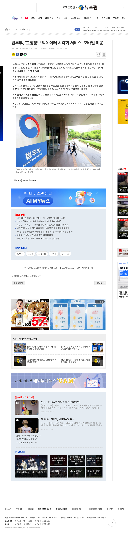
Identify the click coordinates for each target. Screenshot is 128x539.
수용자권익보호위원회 (94, 509)
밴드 (25, 54)
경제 (58, 17)
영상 (22, 17)
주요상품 (19, 509)
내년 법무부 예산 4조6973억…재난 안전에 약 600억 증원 (41, 217)
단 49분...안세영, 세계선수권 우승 (57, 419)
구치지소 (65, 253)
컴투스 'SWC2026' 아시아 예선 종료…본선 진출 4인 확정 (104, 29)
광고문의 (121, 509)
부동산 (116, 17)
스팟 (122, 168)
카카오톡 (13, 54)
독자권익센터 (77, 509)
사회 (65, 17)
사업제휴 (30, 509)
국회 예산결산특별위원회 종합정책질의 (58, 460)
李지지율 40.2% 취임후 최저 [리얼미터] (60, 401)
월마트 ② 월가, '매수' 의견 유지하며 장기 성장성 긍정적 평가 (42, 347)
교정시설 (42, 253)
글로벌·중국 (75, 17)
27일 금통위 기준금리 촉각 (27, 442)
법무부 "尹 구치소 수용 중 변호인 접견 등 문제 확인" (39, 221)
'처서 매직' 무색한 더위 (76, 472)
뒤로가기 (19, 283)
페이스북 (17, 54)
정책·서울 (49, 17)
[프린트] (104, 54)
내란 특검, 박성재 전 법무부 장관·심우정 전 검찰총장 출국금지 (43, 228)
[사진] (26, 407)
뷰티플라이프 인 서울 (58, 472)
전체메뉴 (7, 18)
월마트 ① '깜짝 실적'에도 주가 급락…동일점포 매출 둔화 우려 (75, 347)
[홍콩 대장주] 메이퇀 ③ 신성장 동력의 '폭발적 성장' (41, 360)
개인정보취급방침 (44, 509)
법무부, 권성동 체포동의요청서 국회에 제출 (35, 235)
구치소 (53, 253)
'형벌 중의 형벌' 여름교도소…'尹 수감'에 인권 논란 (38, 238)
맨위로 (99, 283)
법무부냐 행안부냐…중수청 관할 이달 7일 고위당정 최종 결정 (42, 224)
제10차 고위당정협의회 (94, 472)
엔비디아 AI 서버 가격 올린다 (28, 435)
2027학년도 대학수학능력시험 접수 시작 (94, 460)
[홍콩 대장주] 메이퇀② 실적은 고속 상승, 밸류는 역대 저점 (75, 360)
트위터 (21, 54)
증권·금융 (106, 17)
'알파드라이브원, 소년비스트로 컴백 (30, 472)
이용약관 (110, 509)
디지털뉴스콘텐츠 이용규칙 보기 (27, 276)
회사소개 (8, 509)
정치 (40, 17)
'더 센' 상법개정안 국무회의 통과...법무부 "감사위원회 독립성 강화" (45, 231)
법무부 (20, 253)
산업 (96, 17)
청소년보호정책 (61, 509)
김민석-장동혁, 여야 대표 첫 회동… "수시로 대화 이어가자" (76, 460)
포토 (33, 17)
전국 (124, 17)
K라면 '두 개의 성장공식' (26, 439)
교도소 (30, 253)
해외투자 (88, 17)
